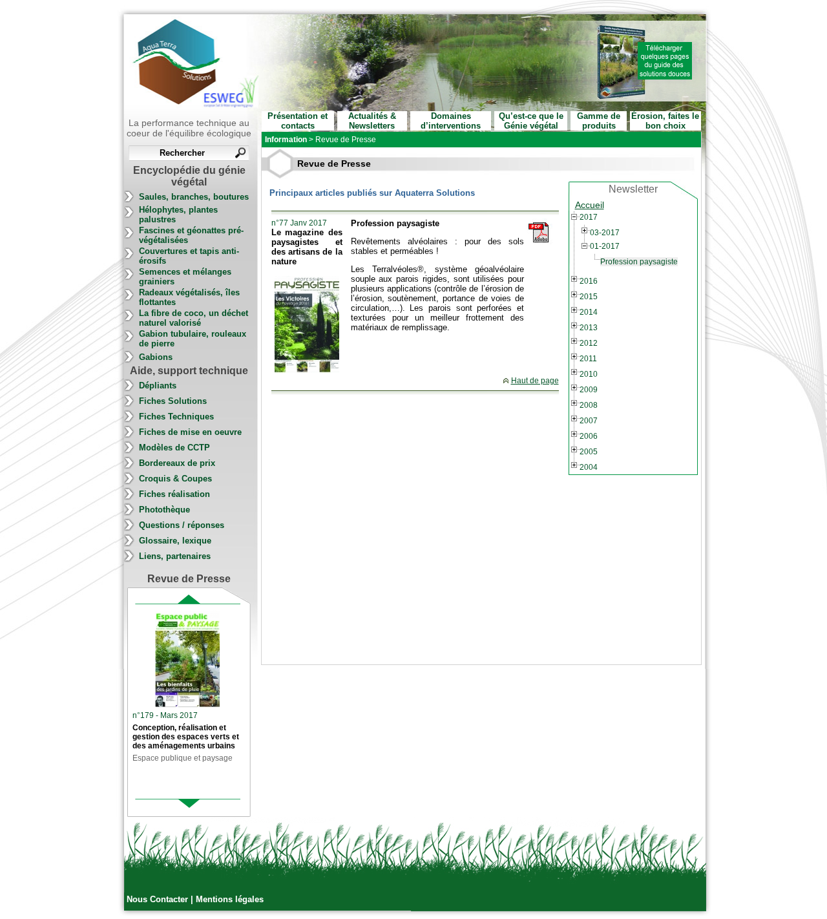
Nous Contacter (159, 899)
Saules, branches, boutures (194, 197)
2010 (589, 374)
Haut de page (535, 380)
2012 (589, 343)
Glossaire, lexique (175, 540)
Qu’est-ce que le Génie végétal (531, 121)
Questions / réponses (181, 525)
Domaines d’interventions (451, 121)
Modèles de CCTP (174, 447)
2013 (589, 327)
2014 (589, 312)
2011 (588, 358)
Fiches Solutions (173, 401)
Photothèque (164, 509)
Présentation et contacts (297, 121)
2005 (589, 451)
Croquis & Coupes (175, 478)
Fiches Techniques (176, 416)
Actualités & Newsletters (372, 121)
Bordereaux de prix (177, 463)
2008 (589, 405)
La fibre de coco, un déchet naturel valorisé (193, 318)
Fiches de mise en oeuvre (190, 432)
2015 (589, 296)
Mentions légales (230, 899)
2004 (589, 467)
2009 (589, 389)
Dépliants (157, 385)
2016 (589, 281)
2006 (589, 436)
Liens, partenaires (175, 556)
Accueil (589, 205)
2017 (589, 217)
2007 (589, 420)
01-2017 (605, 246)
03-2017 (605, 232)
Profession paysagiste (639, 261)
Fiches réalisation (174, 494)
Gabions (156, 357)
